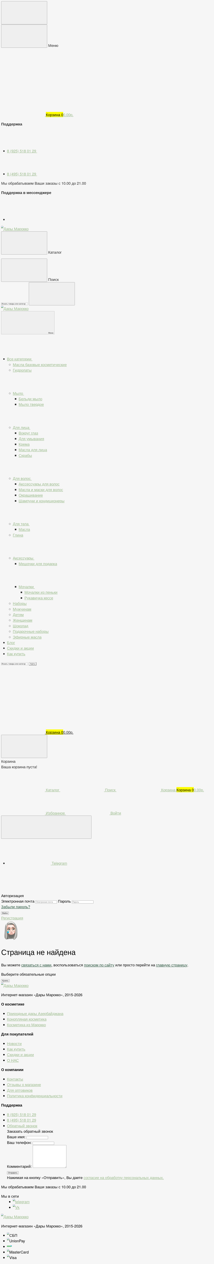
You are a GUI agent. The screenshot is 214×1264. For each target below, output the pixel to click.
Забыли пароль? (15, 906)
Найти (32, 664)
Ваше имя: (16, 1136)
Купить (5, 981)
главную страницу (171, 964)
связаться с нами (36, 964)
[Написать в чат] (46, 827)
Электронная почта (17, 901)
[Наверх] (23, 889)
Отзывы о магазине (24, 1084)
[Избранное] (23, 709)
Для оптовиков (20, 1090)
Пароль (64, 901)
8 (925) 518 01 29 (22, 150)
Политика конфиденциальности (34, 1095)
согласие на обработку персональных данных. (124, 1177)
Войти (5, 913)
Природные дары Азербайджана (35, 1013)
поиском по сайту (99, 964)
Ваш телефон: (19, 1142)
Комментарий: (20, 1166)
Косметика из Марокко (26, 1024)
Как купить (16, 1049)
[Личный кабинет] (23, 686)
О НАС (13, 1060)
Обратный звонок (22, 1125)
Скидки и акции (20, 1054)
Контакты (15, 1078)
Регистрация (12, 917)
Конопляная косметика (26, 1019)
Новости (14, 1043)
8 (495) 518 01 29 (22, 173)
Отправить (12, 1173)
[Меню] (24, 12)
